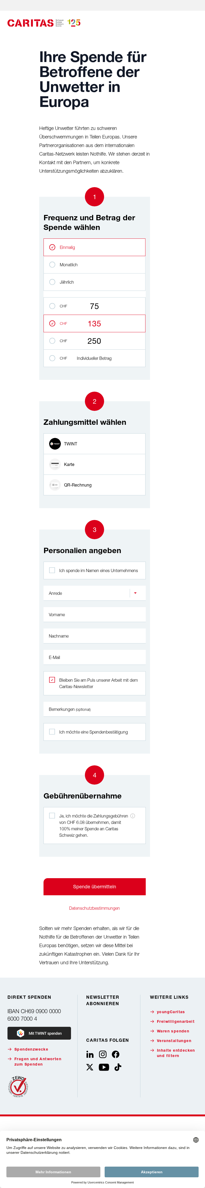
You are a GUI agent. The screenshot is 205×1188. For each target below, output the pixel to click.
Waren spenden (173, 1031)
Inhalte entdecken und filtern (176, 1053)
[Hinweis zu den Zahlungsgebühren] (132, 815)
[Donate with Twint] (39, 1033)
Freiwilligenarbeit (176, 1022)
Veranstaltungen (174, 1041)
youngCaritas (171, 1012)
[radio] (94, 443)
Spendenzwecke (31, 1050)
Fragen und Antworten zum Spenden (37, 1062)
